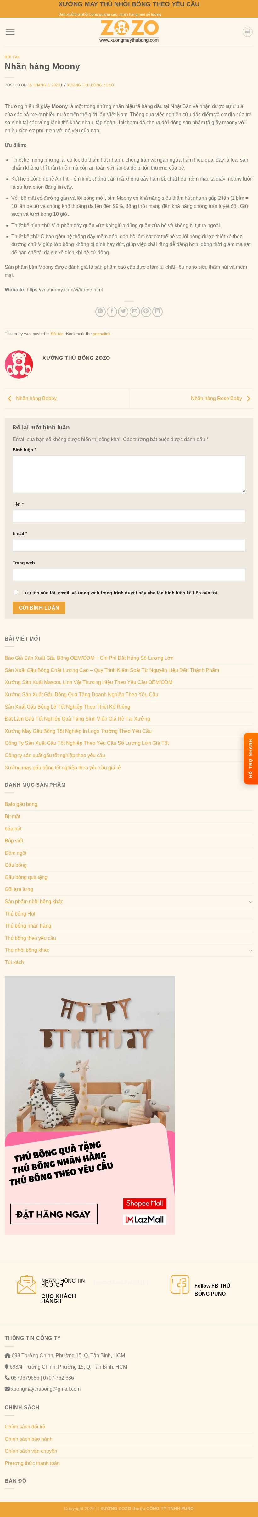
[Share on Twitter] (123, 312)
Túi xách (14, 962)
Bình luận (24, 449)
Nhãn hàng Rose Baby (217, 398)
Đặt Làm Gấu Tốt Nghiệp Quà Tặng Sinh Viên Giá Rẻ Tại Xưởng (77, 718)
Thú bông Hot (20, 914)
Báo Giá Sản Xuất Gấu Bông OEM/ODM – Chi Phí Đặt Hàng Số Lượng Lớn (89, 658)
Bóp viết (14, 840)
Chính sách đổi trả (25, 1426)
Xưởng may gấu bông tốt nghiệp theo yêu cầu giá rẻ (63, 767)
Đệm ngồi (15, 853)
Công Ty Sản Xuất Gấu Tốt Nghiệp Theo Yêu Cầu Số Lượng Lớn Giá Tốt (87, 743)
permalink (101, 333)
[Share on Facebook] (112, 312)
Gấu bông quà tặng (26, 877)
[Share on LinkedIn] (157, 312)
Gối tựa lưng (19, 889)
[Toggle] (250, 901)
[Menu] (10, 31)
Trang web (24, 562)
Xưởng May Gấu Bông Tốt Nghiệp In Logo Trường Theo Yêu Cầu (78, 731)
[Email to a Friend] (135, 312)
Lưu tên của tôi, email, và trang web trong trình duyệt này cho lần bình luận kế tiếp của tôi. (120, 592)
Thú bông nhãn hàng (28, 925)
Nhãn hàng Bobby (36, 398)
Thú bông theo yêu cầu (30, 938)
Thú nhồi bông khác (27, 950)
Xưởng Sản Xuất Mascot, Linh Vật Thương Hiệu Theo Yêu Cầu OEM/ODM (88, 682)
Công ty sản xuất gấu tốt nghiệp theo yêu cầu (55, 755)
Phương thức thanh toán (32, 1463)
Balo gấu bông (21, 804)
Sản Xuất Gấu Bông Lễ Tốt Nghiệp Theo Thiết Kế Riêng (67, 707)
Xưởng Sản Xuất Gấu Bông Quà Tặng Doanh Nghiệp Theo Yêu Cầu (81, 694)
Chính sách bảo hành (29, 1439)
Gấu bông (16, 865)
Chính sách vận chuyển (31, 1451)
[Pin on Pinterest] (146, 312)
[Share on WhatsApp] (100, 312)
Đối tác (12, 57)
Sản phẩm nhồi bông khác (34, 901)
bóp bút (13, 828)
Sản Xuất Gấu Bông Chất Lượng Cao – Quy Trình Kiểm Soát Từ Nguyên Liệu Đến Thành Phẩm (112, 670)
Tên (18, 504)
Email (20, 533)
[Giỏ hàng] (248, 32)
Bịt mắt (12, 816)
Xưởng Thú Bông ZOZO (90, 85)
